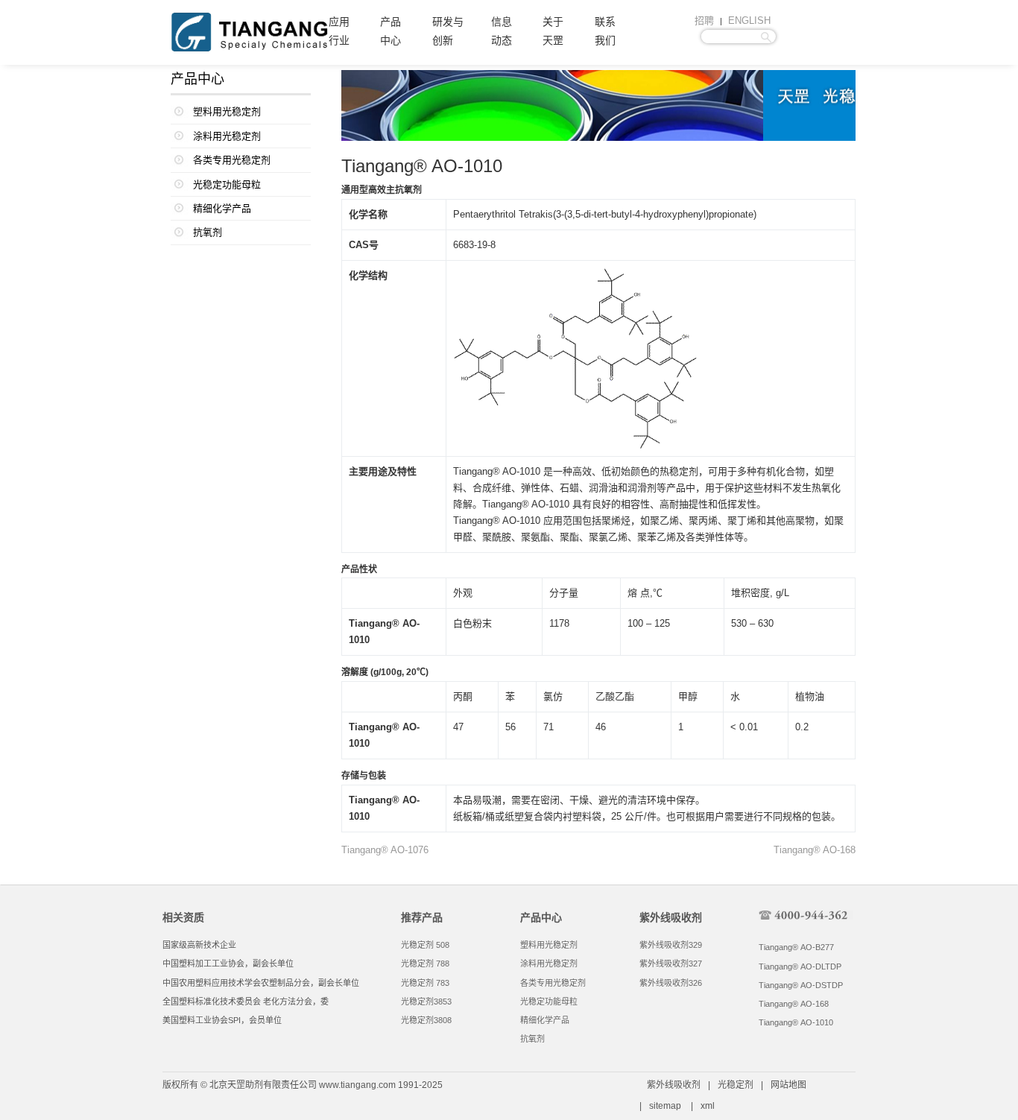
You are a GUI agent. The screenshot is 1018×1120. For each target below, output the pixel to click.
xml (708, 1106)
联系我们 (605, 31)
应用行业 (339, 31)
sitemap (665, 1106)
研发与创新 (448, 31)
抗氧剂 (207, 232)
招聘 (704, 20)
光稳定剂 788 (425, 963)
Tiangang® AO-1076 (385, 849)
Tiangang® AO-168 (815, 849)
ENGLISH (749, 20)
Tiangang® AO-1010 (796, 1022)
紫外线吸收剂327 (670, 963)
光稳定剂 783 (425, 982)
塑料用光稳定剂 (227, 111)
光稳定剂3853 (426, 1001)
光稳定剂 (735, 1085)
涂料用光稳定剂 (227, 136)
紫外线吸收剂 (674, 1085)
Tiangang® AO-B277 (796, 947)
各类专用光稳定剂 (232, 159)
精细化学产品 (222, 208)
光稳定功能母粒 (227, 184)
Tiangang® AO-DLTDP (800, 966)
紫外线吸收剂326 (670, 982)
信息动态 (501, 31)
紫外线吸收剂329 (670, 944)
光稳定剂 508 (425, 944)
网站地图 (788, 1085)
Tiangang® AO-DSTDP (801, 985)
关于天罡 (553, 31)
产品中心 (390, 31)
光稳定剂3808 (426, 1020)
